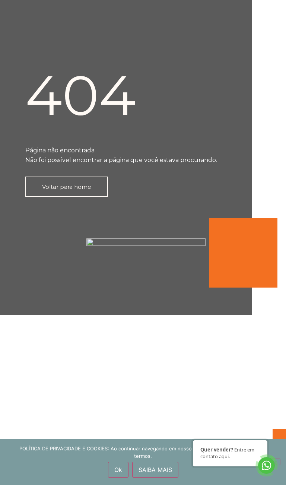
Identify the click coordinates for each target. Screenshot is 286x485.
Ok (118, 469)
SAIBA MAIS (155, 469)
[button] (66, 187)
